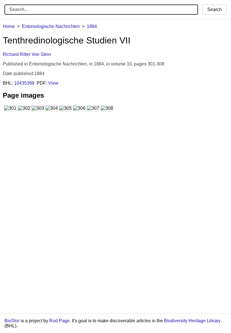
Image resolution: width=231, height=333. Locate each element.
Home (9, 26)
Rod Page (59, 320)
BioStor (12, 320)
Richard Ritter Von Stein (27, 54)
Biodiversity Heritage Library (192, 320)
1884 (92, 26)
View (53, 83)
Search (214, 9)
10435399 (24, 83)
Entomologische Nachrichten (51, 26)
